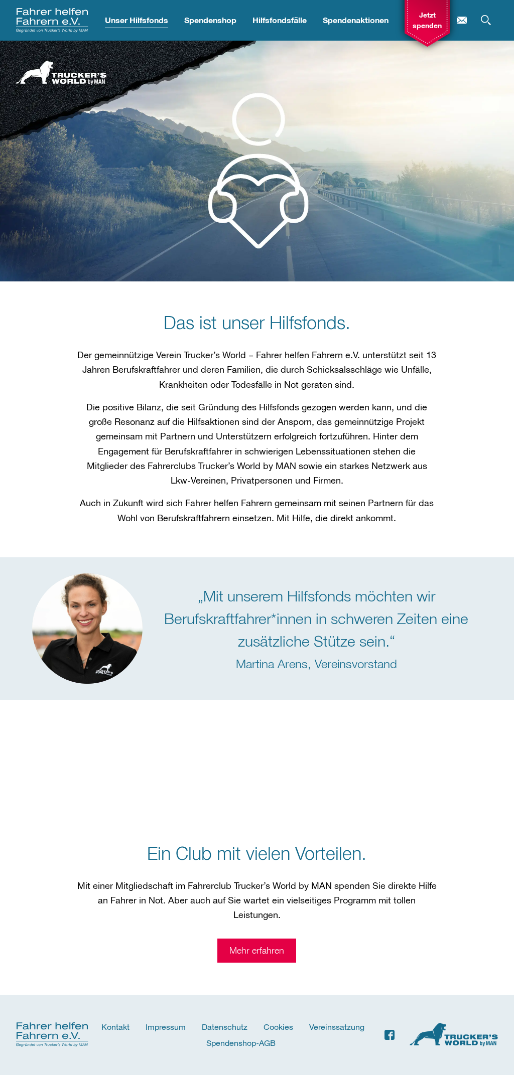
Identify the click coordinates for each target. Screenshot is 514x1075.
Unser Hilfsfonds (136, 20)
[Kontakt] (462, 20)
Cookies (278, 1026)
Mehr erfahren (256, 950)
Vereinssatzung (336, 1026)
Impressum (166, 1026)
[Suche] (486, 20)
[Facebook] (389, 1035)
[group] (427, 20)
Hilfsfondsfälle (279, 20)
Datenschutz (224, 1026)
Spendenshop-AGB (241, 1042)
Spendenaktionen (356, 20)
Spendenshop (210, 20)
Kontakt (115, 1026)
